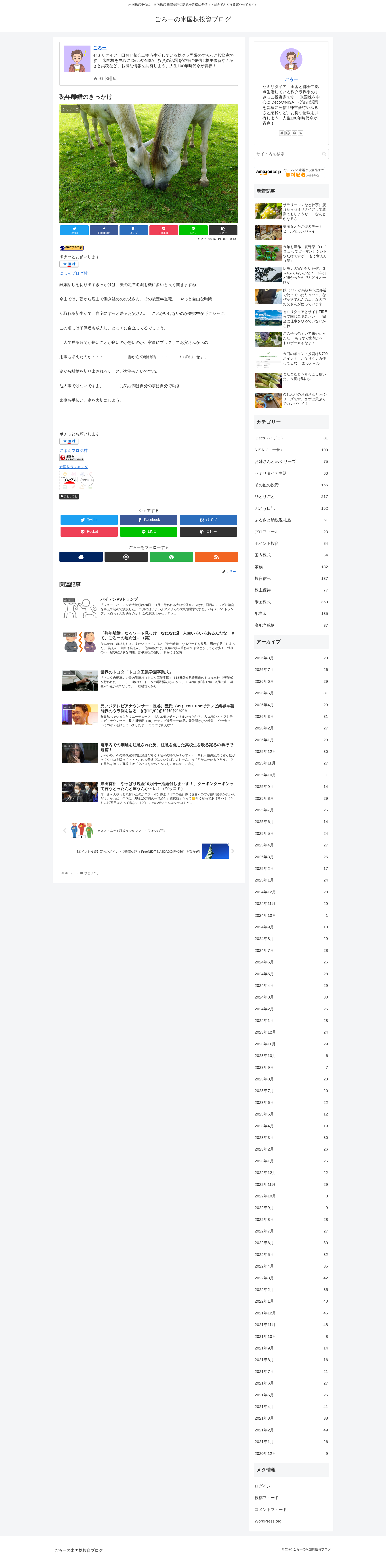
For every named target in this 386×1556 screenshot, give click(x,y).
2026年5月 (291, 693)
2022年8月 (291, 1219)
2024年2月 (291, 1009)
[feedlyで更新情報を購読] (108, 78)
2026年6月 (291, 681)
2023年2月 (291, 1149)
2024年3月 (291, 997)
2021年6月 (291, 1383)
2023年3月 (291, 1137)
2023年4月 (291, 1126)
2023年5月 (291, 1114)
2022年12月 (291, 1172)
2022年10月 (291, 1196)
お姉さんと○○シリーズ (291, 461)
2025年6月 (291, 821)
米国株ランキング (73, 467)
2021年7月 (291, 1371)
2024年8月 (291, 938)
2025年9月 (291, 786)
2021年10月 (291, 1336)
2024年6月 (291, 962)
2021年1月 (291, 1441)
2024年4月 (291, 985)
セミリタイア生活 (291, 473)
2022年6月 (291, 1243)
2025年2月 (291, 868)
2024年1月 (291, 1020)
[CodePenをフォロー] (101, 78)
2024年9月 (291, 927)
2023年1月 (291, 1161)
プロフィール (291, 532)
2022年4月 (291, 1266)
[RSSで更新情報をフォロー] (114, 78)
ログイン (263, 1486)
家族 (291, 567)
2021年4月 (291, 1406)
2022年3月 (291, 1278)
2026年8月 (291, 658)
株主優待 (291, 590)
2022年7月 (291, 1231)
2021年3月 (291, 1418)
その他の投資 (291, 485)
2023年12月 (291, 1032)
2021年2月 (291, 1430)
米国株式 (291, 602)
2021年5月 (291, 1395)
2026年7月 (291, 669)
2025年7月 (291, 810)
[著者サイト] (95, 78)
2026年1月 (291, 740)
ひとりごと (70, 496)
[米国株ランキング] (71, 459)
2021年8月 (291, 1360)
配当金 (291, 613)
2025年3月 (291, 857)
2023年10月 (291, 1055)
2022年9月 (291, 1207)
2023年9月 (291, 1067)
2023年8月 (291, 1079)
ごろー (100, 47)
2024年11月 (291, 903)
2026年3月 (291, 716)
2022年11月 (291, 1184)
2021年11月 (291, 1324)
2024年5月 (291, 974)
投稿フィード (267, 1497)
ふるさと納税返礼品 (291, 520)
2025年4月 (291, 845)
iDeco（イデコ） (291, 438)
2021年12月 (291, 1313)
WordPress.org (268, 1521)
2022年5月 (291, 1254)
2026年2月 (291, 728)
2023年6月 (291, 1102)
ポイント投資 (291, 543)
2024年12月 (291, 892)
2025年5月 (291, 833)
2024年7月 (291, 950)
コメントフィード (271, 1509)
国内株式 (291, 555)
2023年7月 (291, 1090)
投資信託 (291, 578)
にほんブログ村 (73, 273)
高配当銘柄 (291, 625)
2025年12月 (291, 751)
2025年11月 (291, 763)
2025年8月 (291, 798)
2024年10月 (291, 915)
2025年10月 (291, 775)
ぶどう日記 (291, 508)
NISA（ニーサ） (291, 450)
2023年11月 (291, 1044)
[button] (324, 154)
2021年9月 (291, 1348)
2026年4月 (291, 705)
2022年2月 (291, 1289)
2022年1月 (291, 1301)
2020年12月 (291, 1453)
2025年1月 (291, 880)
